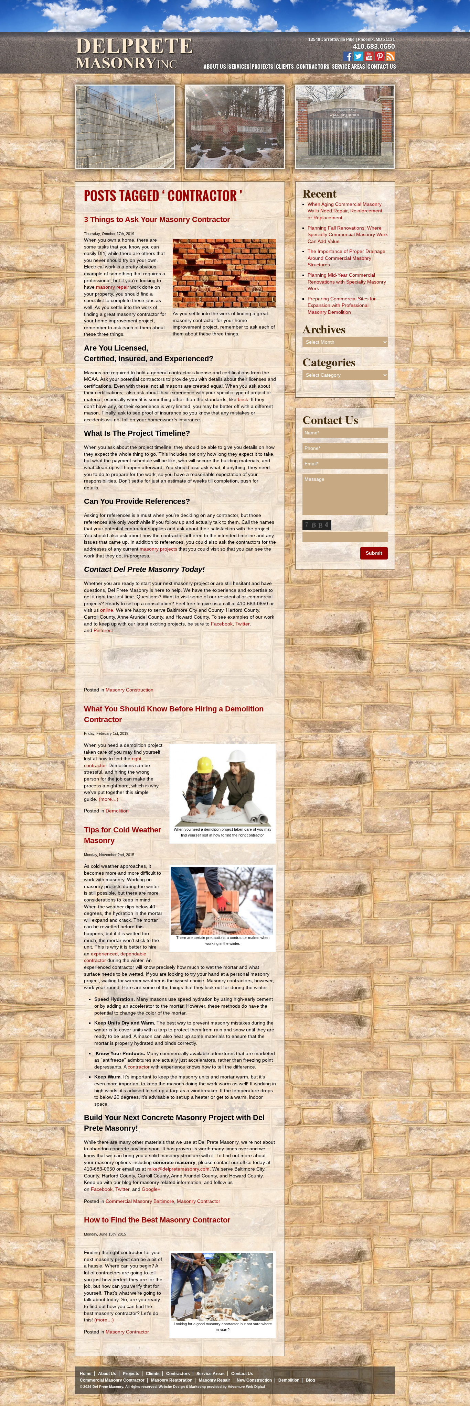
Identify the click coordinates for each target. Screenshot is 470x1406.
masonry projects (158, 549)
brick (243, 399)
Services (238, 66)
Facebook (221, 624)
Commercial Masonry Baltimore (140, 1201)
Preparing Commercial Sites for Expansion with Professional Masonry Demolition (342, 305)
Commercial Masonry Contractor (112, 1380)
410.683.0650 (374, 46)
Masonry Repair (214, 1380)
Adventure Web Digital (246, 1386)
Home (86, 1373)
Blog (310, 1380)
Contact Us (381, 66)
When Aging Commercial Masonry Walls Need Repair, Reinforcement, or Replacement (346, 210)
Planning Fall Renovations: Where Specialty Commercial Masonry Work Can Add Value (348, 234)
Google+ (151, 1189)
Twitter (241, 624)
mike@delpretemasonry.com (178, 1169)
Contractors (312, 66)
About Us (215, 66)
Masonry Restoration (171, 1380)
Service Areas (348, 66)
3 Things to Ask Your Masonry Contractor (157, 219)
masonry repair (112, 287)
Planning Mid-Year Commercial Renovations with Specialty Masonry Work (347, 281)
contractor (139, 1067)
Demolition (117, 810)
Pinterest (103, 630)
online (106, 610)
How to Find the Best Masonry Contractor (157, 1220)
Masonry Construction (129, 690)
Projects (263, 66)
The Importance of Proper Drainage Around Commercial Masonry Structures (346, 257)
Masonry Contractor (198, 1201)
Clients (285, 66)
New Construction (254, 1380)
